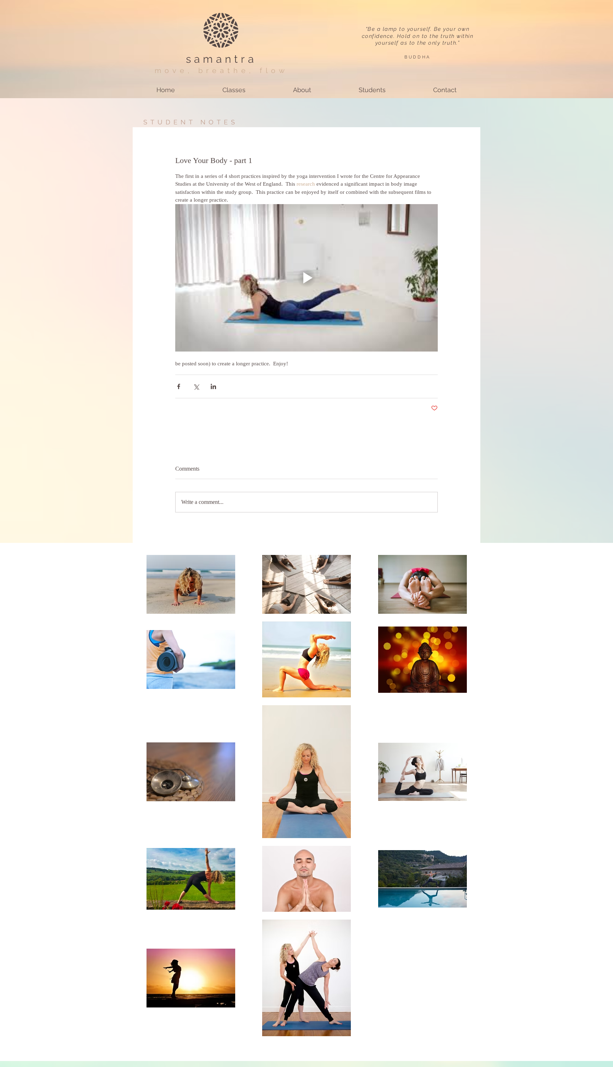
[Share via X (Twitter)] (196, 386)
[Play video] (306, 278)
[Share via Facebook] (178, 386)
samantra (221, 59)
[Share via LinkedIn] (213, 386)
